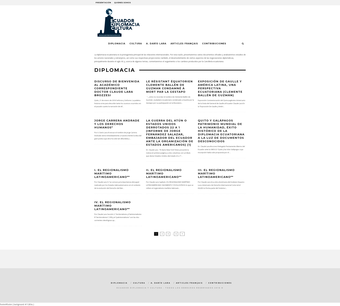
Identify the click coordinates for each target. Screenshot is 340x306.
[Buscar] (243, 44)
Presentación (103, 3)
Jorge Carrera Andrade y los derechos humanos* (117, 124)
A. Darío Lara (156, 43)
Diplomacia (116, 43)
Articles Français (184, 43)
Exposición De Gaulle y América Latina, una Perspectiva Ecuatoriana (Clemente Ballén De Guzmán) (220, 88)
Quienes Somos (122, 3)
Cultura (135, 43)
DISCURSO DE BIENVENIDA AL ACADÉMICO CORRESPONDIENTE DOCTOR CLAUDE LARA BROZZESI (116, 88)
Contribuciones (214, 43)
